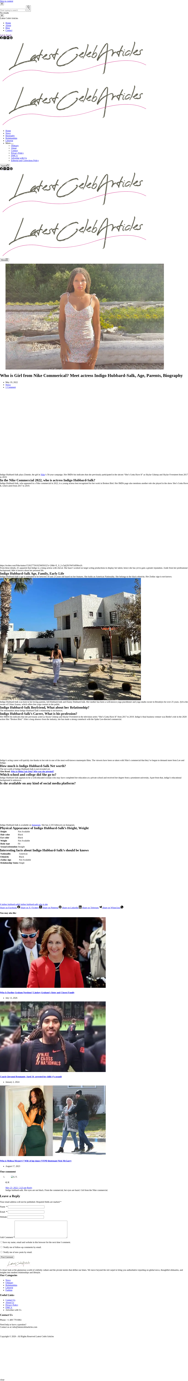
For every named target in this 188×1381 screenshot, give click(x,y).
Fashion (9, 1290)
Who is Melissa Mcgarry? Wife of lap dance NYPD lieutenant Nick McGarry (36, 1161)
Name (3, 1207)
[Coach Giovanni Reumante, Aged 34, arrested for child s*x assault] (53, 1071)
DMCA (14, 155)
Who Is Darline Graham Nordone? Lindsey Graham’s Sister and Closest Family (37, 992)
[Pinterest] (11, 169)
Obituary (15, 145)
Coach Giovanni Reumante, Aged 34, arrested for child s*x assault (31, 1076)
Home (8, 131)
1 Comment (11, 387)
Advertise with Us (19, 158)
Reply (29, 1188)
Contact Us (10, 1300)
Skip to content (6, 1)
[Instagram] (5, 169)
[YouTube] (8, 169)
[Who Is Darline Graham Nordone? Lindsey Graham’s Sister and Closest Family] (53, 987)
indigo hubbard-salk (9, 904)
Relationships (11, 138)
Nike (43, 474)
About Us (10, 1302)
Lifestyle (9, 140)
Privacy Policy (17, 153)
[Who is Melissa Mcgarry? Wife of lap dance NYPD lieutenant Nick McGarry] (53, 1155)
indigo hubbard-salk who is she (33, 904)
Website (3, 1217)
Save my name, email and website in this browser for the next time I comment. (37, 1242)
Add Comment (7, 1237)
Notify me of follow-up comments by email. (22, 1247)
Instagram (36, 825)
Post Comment (7, 1257)
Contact (14, 150)
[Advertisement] (82, 432)
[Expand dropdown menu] (12, 143)
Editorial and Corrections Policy (25, 160)
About (14, 148)
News (8, 133)
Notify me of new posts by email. (17, 1252)
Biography (10, 136)
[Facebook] (1, 169)
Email (3, 1212)
